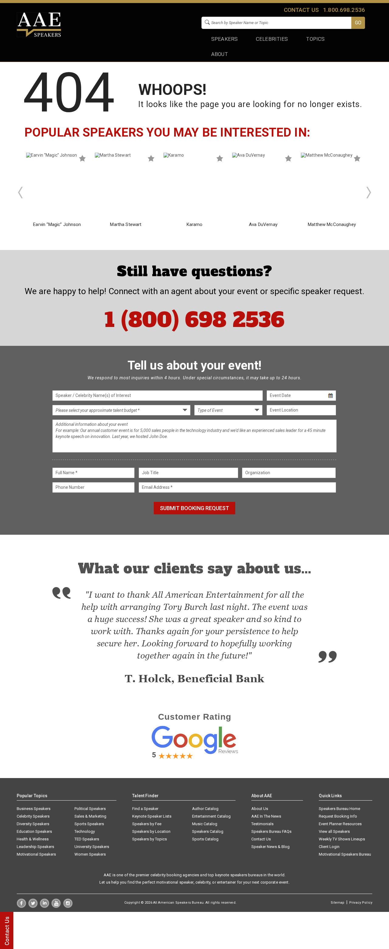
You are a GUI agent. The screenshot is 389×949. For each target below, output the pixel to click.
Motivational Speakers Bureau (345, 854)
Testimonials (262, 824)
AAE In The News (266, 816)
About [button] (219, 54)
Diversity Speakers (33, 824)
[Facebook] (21, 906)
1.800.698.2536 (344, 9)
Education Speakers (34, 831)
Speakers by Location (151, 831)
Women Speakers (90, 854)
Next (369, 192)
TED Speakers (86, 839)
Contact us (301, 9)
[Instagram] (68, 906)
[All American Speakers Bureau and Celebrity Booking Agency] (39, 35)
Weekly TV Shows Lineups (342, 839)
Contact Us (261, 839)
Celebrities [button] (272, 39)
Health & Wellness (33, 839)
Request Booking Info (338, 816)
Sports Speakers (89, 824)
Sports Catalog (205, 839)
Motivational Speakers (36, 854)
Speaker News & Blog (270, 846)
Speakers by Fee (146, 824)
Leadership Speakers (35, 846)
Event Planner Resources (340, 824)
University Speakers (91, 846)
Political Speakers (90, 808)
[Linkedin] (44, 906)
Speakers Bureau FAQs (271, 831)
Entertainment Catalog (211, 816)
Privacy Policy (360, 903)
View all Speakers (334, 831)
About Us (259, 808)
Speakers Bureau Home (339, 808)
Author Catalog (205, 808)
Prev (20, 192)
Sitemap (337, 903)
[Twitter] (33, 906)
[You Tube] (56, 906)
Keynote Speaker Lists (151, 816)
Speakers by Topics (149, 839)
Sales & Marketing (90, 816)
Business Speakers (33, 808)
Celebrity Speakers (33, 816)
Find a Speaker (145, 808)
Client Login (329, 846)
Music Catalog (204, 824)
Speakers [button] (224, 39)
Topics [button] (315, 39)
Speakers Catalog (207, 831)
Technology (84, 831)
